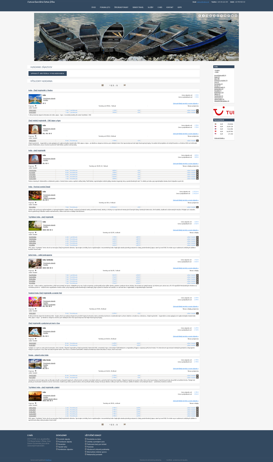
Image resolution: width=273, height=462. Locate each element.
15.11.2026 (32, 283)
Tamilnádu (49, 260)
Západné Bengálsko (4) (221, 101)
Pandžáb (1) (217, 91)
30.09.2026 (32, 170)
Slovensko (61, 444)
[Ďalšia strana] (125, 85)
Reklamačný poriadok (94, 454)
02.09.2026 (32, 237)
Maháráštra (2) (218, 89)
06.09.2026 (32, 275)
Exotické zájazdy (64, 439)
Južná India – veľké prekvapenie (40, 255)
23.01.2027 (32, 410)
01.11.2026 (32, 281)
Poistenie (90, 447)
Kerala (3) (217, 85)
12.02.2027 (32, 176)
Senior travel (138, 7)
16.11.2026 (32, 172)
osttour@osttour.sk (203, 2)
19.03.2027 (32, 313)
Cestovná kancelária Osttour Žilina (41, 2)
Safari (45, 367)
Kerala (48, 360)
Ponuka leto (105, 7)
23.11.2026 (32, 174)
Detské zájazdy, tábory (50, 399)
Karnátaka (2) (218, 84)
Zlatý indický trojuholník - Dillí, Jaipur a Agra (44, 120)
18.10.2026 (32, 279)
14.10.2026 (32, 241)
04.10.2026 (32, 277)
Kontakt (169, 7)
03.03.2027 (32, 416)
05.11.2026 (32, 207)
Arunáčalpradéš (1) (220, 75)
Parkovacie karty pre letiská (96, 444)
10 (232, 16)
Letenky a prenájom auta (96, 442)
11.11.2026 (32, 245)
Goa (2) (216, 82)
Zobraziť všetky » (219, 138)
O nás (160, 7)
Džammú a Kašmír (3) (220, 80)
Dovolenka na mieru (94, 439)
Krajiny (217, 70)
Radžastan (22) (219, 92)
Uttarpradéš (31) (219, 99)
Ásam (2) (217, 77)
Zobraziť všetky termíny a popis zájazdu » (186, 103)
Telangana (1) (218, 97)
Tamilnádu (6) (218, 96)
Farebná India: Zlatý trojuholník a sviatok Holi (45, 293)
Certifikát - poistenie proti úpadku (177, 460)
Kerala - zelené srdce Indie (38, 355)
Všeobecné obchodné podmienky (150, 460)
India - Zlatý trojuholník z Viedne (40, 90)
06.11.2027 (32, 377)
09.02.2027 (32, 110)
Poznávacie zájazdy (49, 98)
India (44, 95)
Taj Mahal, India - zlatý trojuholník (40, 217)
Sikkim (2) (217, 94)
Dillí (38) (217, 79)
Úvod (93, 7)
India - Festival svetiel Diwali (39, 187)
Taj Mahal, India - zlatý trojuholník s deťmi (43, 387)
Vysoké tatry (62, 447)
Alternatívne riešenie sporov (97, 452)
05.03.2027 (32, 343)
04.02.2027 (32, 375)
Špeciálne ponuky (121, 7)
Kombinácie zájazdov (65, 449)
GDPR (180, 7)
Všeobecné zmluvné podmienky (98, 449)
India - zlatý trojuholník (36, 150)
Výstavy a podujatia (49, 198)
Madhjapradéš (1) (219, 87)
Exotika (45, 100)
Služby (150, 7)
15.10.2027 (32, 345)
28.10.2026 (32, 243)
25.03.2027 (32, 112)
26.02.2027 (32, 178)
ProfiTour (49, 460)
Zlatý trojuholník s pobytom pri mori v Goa (44, 323)
